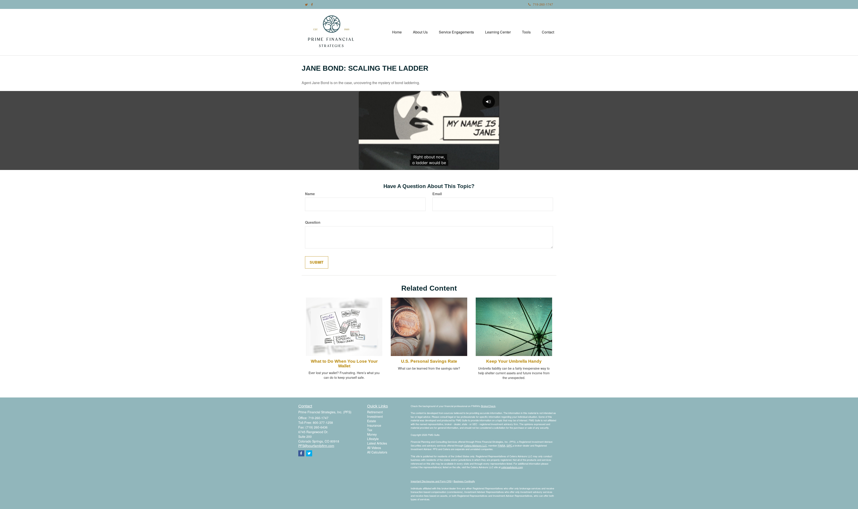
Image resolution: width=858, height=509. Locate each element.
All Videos (374, 447)
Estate (371, 421)
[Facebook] (312, 4)
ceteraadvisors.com (512, 467)
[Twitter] (306, 4)
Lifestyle (373, 439)
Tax (369, 430)
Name (310, 193)
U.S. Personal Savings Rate (429, 361)
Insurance (374, 425)
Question (312, 222)
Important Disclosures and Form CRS (431, 481)
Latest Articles (377, 443)
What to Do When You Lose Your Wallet (344, 363)
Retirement (375, 412)
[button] (420, 32)
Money (372, 434)
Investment (375, 416)
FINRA (501, 445)
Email (437, 193)
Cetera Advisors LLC (475, 445)
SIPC (509, 445)
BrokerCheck (488, 406)
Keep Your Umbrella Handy (514, 361)
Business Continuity (464, 481)
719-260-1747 (543, 4)
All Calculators (377, 452)
